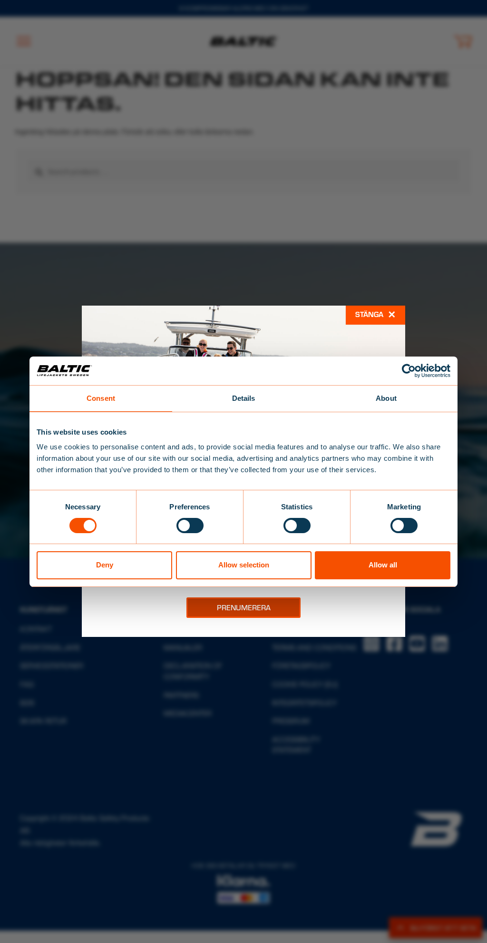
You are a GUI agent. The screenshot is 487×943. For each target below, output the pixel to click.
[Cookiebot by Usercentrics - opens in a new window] (408, 370)
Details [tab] (243, 398)
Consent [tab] (101, 398)
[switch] (190, 525)
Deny (104, 565)
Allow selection (243, 565)
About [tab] (386, 398)
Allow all (383, 565)
